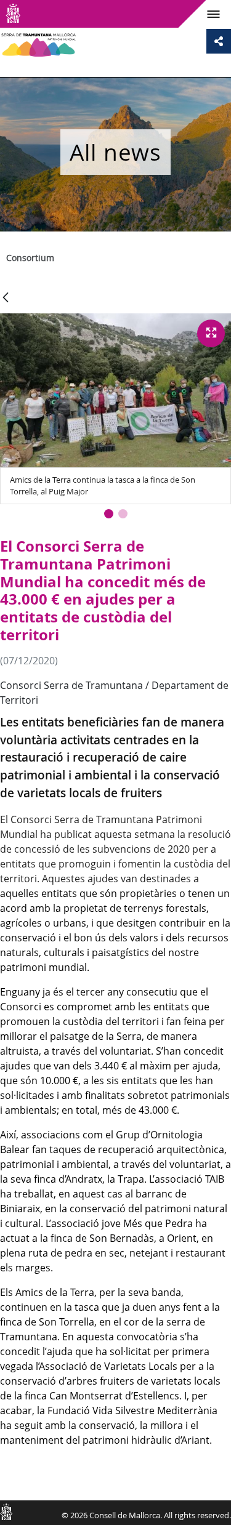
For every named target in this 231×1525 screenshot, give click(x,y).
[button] (108, 513)
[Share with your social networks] (218, 41)
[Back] (5, 298)
